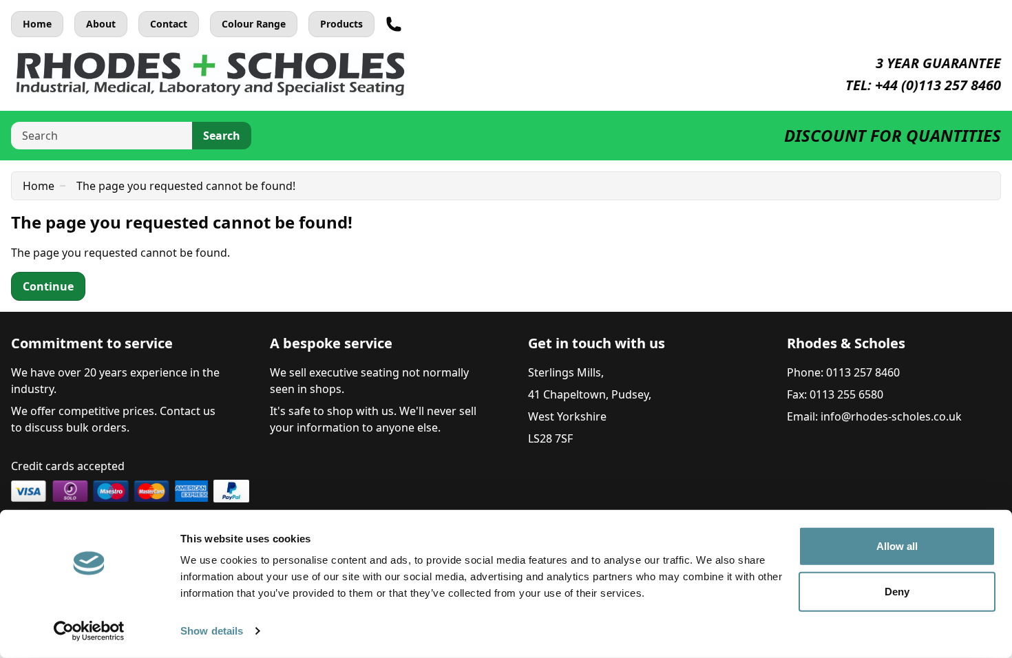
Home (37, 23)
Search (221, 135)
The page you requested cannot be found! (185, 185)
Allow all (897, 546)
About (101, 23)
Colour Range (254, 23)
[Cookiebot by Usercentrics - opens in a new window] (89, 631)
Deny (897, 591)
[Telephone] (394, 24)
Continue (48, 286)
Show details (211, 631)
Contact (168, 23)
